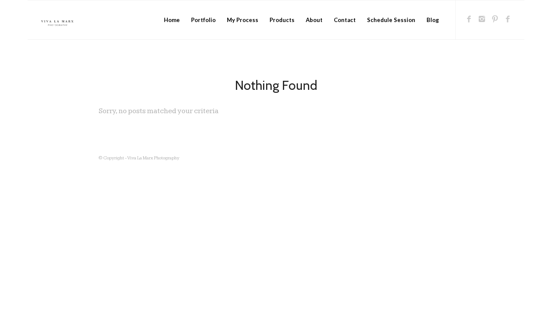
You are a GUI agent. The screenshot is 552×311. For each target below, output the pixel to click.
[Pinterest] (495, 19)
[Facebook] (469, 19)
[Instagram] (482, 19)
